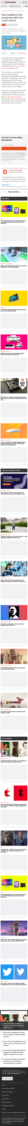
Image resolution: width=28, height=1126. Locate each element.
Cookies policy (5, 1098)
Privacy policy (5, 1095)
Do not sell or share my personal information (13, 1112)
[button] (26, 2)
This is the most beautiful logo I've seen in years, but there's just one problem (14, 1043)
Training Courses (20, 10)
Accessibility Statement (8, 1105)
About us (4, 1085)
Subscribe (20, 2)
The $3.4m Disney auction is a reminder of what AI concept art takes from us (13, 1026)
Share (5, 53)
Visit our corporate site (14, 1073)
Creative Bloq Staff (12, 24)
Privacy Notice (22, 154)
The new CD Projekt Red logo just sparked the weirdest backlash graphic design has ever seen (14, 1052)
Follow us (15, 53)
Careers (4, 1109)
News (3, 25)
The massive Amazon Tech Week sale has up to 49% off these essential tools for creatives (14, 1061)
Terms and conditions (7, 1092)
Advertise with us (6, 1102)
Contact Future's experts (8, 1088)
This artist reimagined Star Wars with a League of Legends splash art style (14, 1034)
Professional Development (8, 10)
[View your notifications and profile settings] (14, 2)
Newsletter (23, 53)
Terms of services (20, 153)
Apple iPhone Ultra (15, 6)
